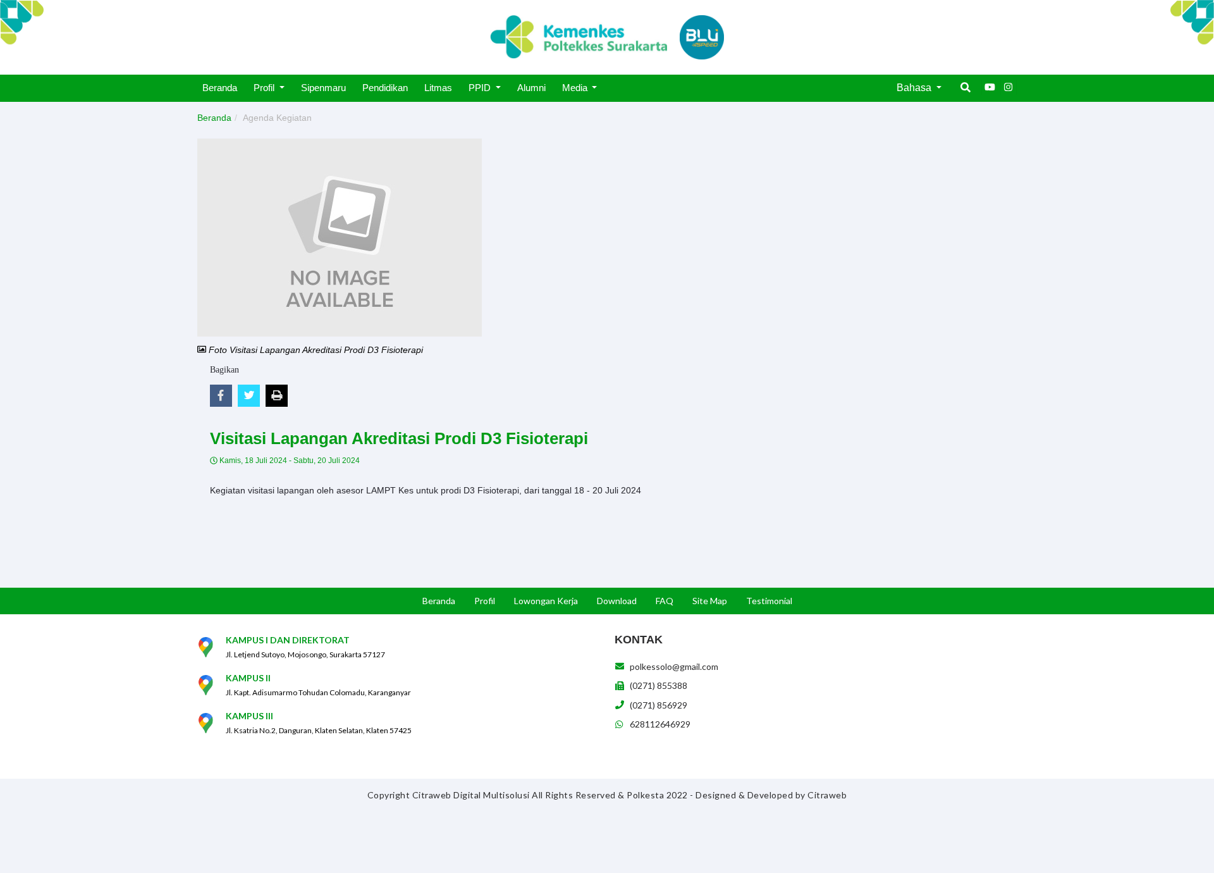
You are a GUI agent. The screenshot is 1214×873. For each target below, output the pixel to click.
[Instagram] (1008, 87)
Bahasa (915, 87)
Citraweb (827, 794)
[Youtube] (989, 87)
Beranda (214, 118)
